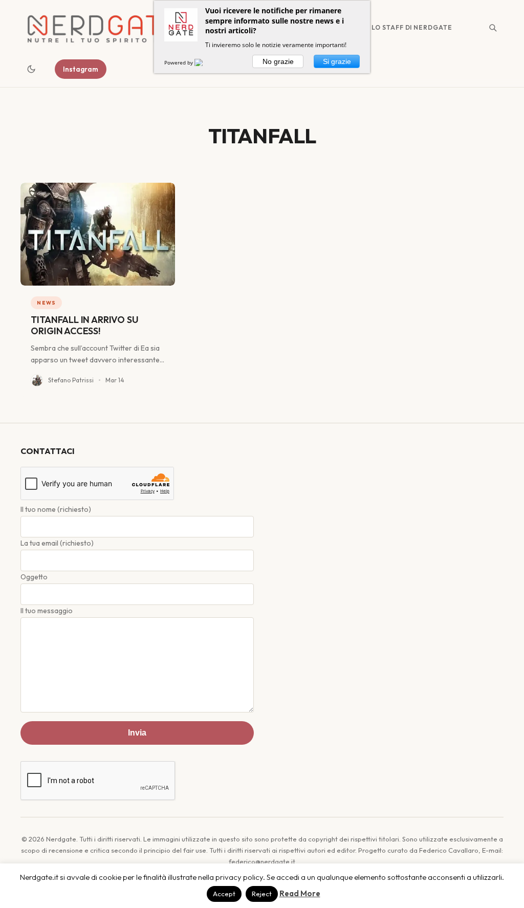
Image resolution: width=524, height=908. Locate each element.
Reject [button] (262, 894)
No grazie (278, 61)
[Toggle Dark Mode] (31, 69)
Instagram (80, 69)
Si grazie (337, 61)
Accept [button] (224, 894)
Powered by (179, 62)
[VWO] (204, 62)
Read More (299, 893)
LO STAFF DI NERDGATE (412, 27)
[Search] (493, 27)
